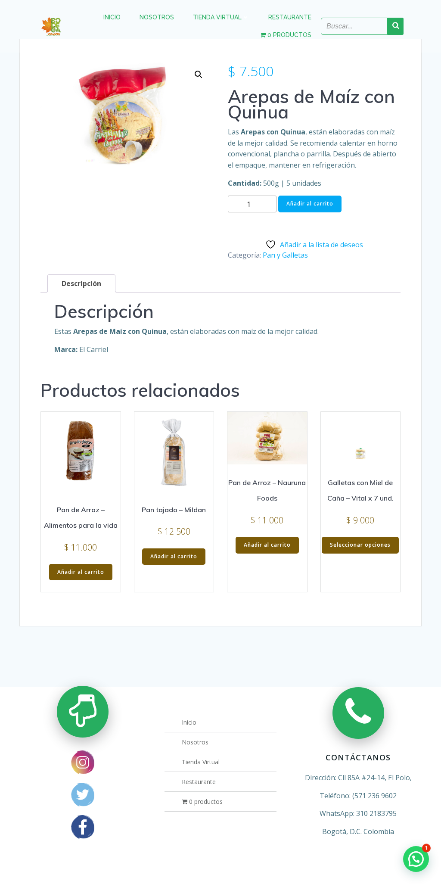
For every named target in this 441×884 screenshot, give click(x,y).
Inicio (112, 17)
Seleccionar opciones (360, 544)
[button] (198, 74)
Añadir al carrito (309, 203)
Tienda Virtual (217, 17)
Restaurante (289, 17)
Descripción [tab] (81, 283)
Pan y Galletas (285, 255)
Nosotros (157, 17)
